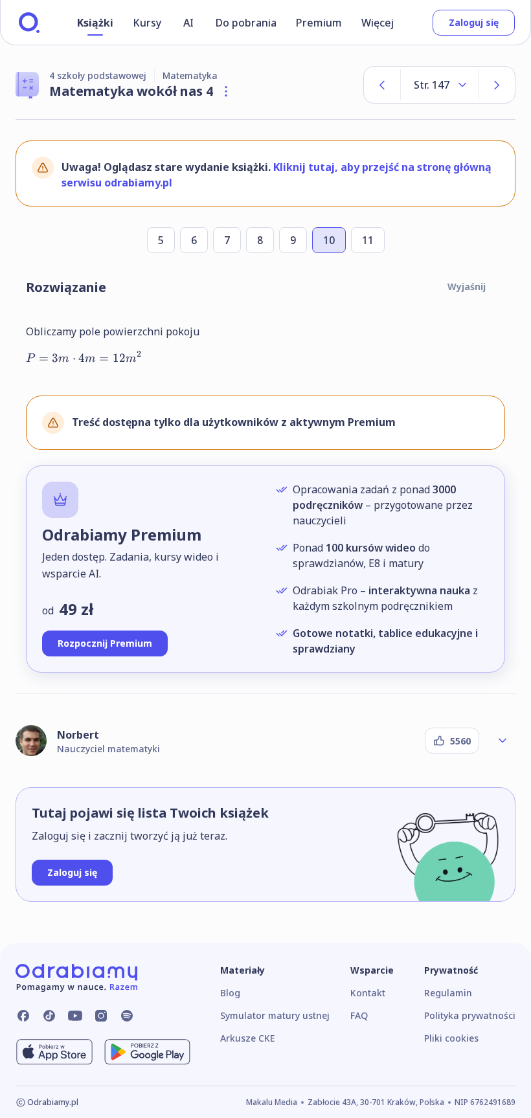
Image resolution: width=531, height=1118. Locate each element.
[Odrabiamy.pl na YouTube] (75, 1015)
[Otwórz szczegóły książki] (226, 91)
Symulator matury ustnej (275, 1015)
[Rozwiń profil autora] (502, 741)
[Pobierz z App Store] (54, 1052)
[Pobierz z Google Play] (147, 1052)
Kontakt (367, 993)
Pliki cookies (451, 1038)
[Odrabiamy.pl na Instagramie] (101, 1015)
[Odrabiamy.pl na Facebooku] (23, 1015)
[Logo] (29, 23)
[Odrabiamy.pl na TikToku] (49, 1015)
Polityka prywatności (469, 1015)
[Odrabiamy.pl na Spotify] (127, 1015)
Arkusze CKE (247, 1038)
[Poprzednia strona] (382, 84)
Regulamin (448, 993)
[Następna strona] (496, 84)
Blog (230, 993)
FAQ (359, 1015)
